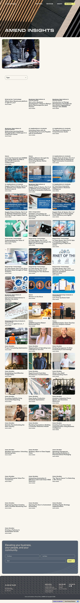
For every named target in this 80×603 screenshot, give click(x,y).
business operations (49, 587)
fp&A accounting (49, 590)
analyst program (63, 588)
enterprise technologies (51, 588)
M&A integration (49, 591)
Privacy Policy (38, 596)
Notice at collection (58, 601)
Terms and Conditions (29, 596)
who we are (49, 3)
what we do (39, 3)
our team (61, 585)
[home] (10, 4)
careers (61, 587)
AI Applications (48, 585)
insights (59, 3)
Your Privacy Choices (70, 601)
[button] (16, 77)
